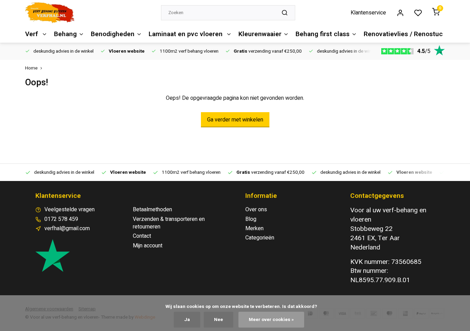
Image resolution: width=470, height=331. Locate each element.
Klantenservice (368, 13)
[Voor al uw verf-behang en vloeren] (49, 12)
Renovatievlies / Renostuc (403, 34)
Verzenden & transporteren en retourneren (169, 223)
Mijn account (147, 245)
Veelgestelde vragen (69, 209)
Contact (142, 236)
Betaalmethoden (152, 209)
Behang (65, 34)
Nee (218, 319)
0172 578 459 (61, 219)
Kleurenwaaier (259, 34)
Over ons (256, 209)
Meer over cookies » (271, 319)
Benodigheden (113, 34)
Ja (187, 319)
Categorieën (259, 238)
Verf (32, 34)
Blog (250, 219)
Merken (254, 228)
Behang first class (323, 34)
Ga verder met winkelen (235, 120)
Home (31, 68)
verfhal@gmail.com (67, 228)
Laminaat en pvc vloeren (186, 34)
